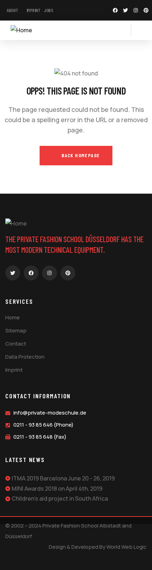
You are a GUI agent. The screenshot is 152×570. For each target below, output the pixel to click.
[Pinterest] (146, 10)
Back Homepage (80, 155)
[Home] (21, 30)
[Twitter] (125, 10)
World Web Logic (126, 547)
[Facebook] (115, 10)
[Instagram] (135, 10)
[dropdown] (127, 30)
